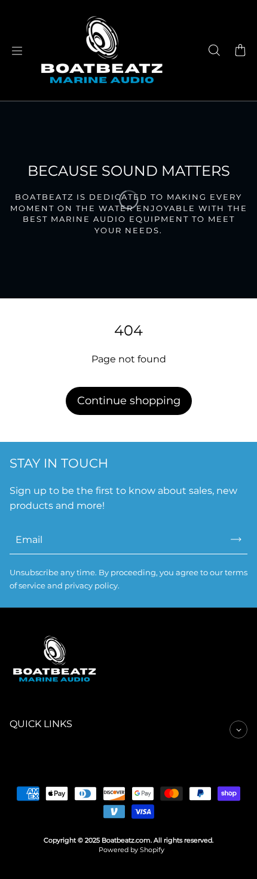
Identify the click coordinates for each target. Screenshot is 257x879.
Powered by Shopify (131, 850)
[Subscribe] (236, 539)
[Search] (214, 51)
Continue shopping (128, 400)
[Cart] (240, 51)
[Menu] (17, 51)
